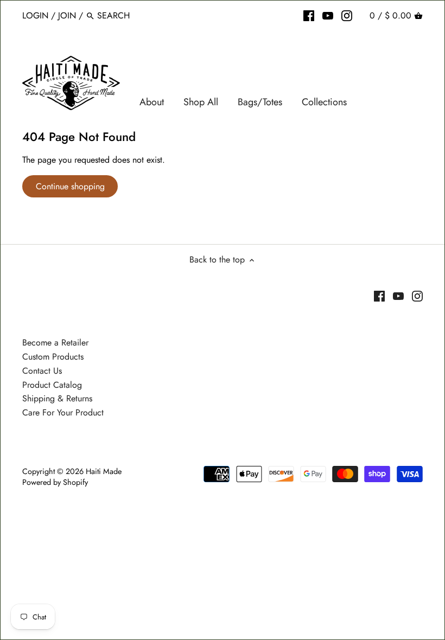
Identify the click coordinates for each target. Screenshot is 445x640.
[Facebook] (308, 15)
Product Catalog (52, 385)
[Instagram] (346, 15)
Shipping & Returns (57, 398)
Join (67, 15)
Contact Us (42, 370)
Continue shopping (70, 186)
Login (35, 15)
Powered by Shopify (55, 482)
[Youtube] (327, 15)
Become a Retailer (55, 342)
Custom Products (53, 356)
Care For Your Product (63, 412)
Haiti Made (104, 471)
